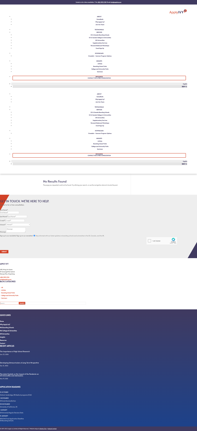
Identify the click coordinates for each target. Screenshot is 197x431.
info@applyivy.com (5, 279)
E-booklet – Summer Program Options (100, 56)
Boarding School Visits (100, 66)
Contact (2, 343)
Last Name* (4, 217)
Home (2, 321)
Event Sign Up (100, 48)
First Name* (4, 210)
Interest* (3, 225)
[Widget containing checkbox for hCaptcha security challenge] (161, 241)
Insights (2, 337)
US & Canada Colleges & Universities (100, 37)
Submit (4, 252)
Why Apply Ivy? (100, 22)
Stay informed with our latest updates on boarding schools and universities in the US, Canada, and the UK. (70, 236)
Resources (3, 340)
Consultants (100, 19)
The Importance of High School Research (15, 351)
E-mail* (2, 221)
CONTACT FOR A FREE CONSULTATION (99, 78)
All (2, 287)
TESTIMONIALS (99, 29)
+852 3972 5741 (4, 277)
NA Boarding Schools (7, 327)
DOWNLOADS (99, 53)
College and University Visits (99, 69)
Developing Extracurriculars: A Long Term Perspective (19, 363)
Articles (100, 64)
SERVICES (99, 32)
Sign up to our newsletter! (8, 236)
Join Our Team (100, 24)
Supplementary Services (100, 43)
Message (3, 232)
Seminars (100, 72)
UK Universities (100, 40)
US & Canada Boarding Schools (100, 35)
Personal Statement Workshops (100, 45)
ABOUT (99, 16)
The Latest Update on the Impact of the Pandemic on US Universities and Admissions (19, 375)
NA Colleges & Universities (8, 331)
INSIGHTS (99, 61)
